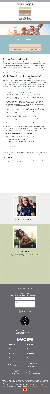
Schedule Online (33, 1)
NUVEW (5, 386)
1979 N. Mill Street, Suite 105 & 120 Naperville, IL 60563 (17, 348)
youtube (24, 339)
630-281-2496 (25, 19)
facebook (18, 339)
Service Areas (21, 287)
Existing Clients (24, 1)
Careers (39, 287)
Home (2, 287)
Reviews (33, 287)
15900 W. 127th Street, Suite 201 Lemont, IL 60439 (16, 357)
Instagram (21, 339)
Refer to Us (26, 288)
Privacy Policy (43, 386)
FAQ (28, 287)
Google (31, 339)
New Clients (15, 1)
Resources (46, 287)
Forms (25, 8)
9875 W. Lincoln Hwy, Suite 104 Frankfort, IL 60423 (33, 348)
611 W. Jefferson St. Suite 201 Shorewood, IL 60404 (34, 357)
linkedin (28, 339)
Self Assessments (25, 11)
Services (13, 287)
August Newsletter (26, 311)
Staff (7, 287)
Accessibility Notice (33, 386)
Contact (18, 288)
